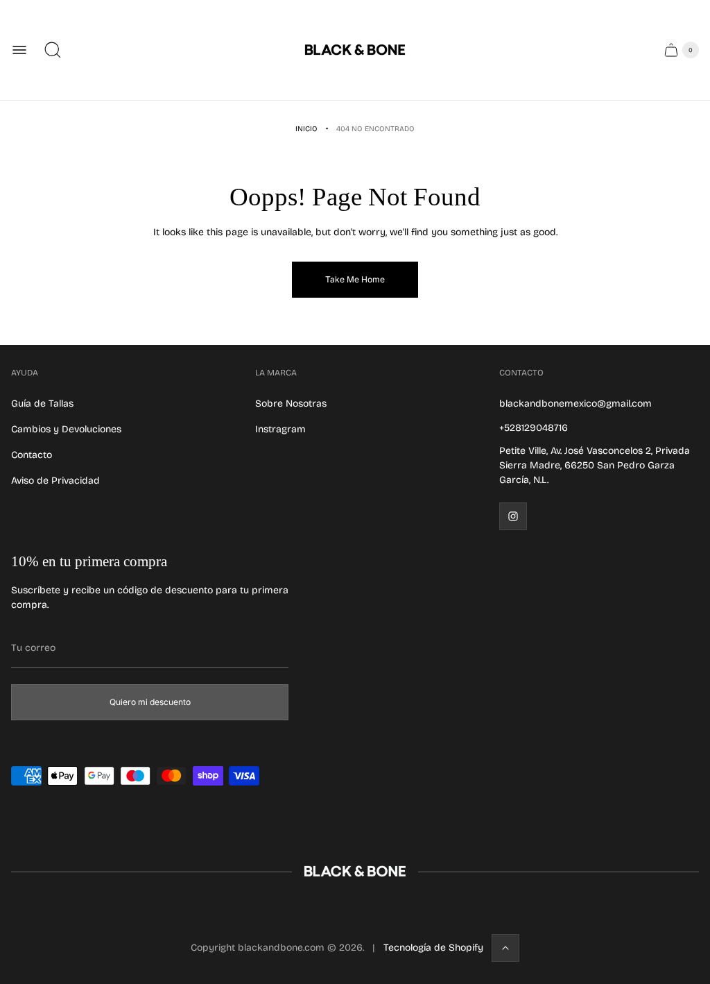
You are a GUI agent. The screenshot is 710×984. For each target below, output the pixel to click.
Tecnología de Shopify (433, 947)
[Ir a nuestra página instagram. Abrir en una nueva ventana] (513, 516)
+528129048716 (533, 428)
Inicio (306, 128)
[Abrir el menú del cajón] (19, 50)
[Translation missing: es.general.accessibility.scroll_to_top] (505, 948)
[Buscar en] (52, 50)
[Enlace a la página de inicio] (355, 871)
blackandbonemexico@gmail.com (575, 403)
